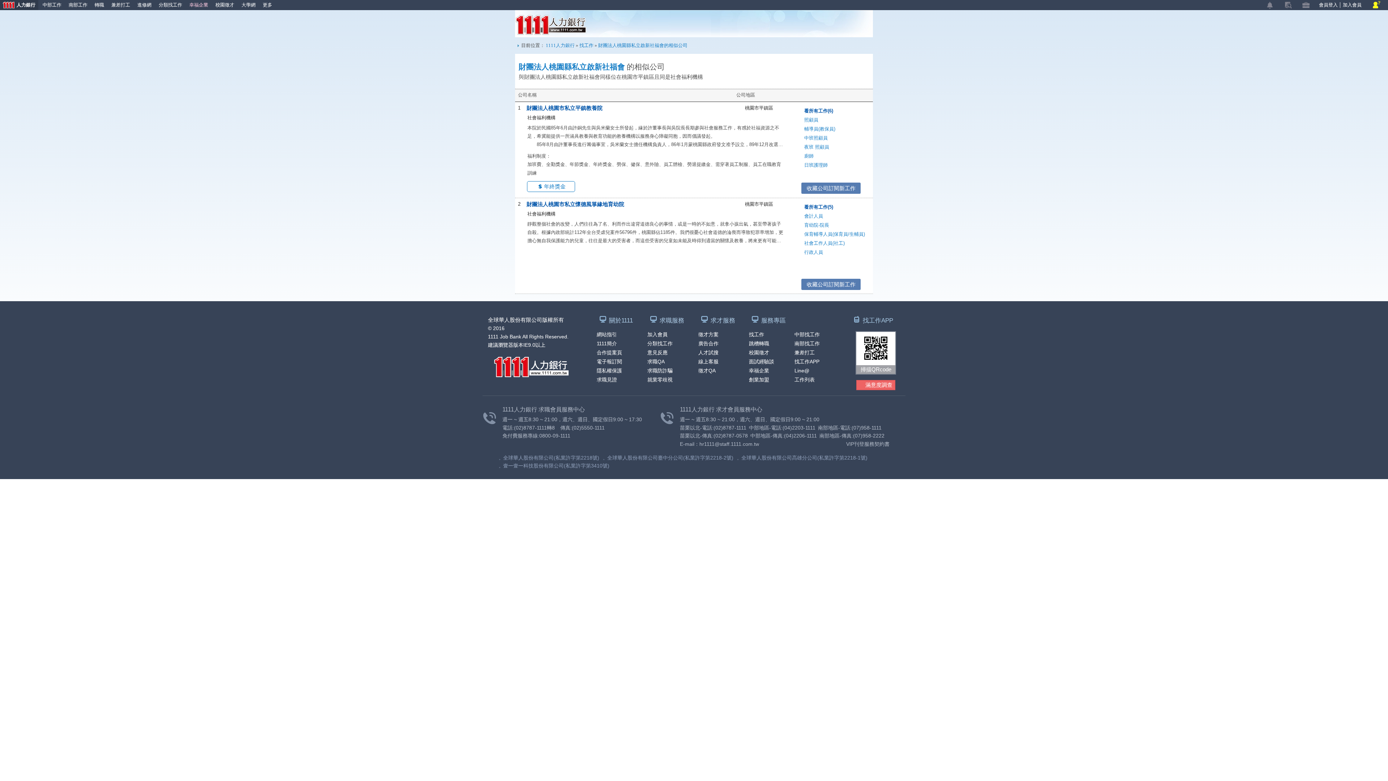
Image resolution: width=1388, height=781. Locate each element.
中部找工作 (807, 334)
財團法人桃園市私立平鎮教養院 (565, 108)
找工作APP (806, 361)
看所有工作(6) (818, 111)
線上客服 (708, 361)
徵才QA (707, 371)
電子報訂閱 (609, 361)
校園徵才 (224, 5)
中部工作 (52, 5)
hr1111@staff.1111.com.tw (729, 444)
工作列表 (804, 380)
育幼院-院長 (816, 225)
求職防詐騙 (660, 371)
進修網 (144, 5)
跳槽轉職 (759, 343)
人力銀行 (17, 5)
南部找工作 (807, 343)
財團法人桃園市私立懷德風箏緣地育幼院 (575, 204)
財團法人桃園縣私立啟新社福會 (572, 67)
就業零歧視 (660, 380)
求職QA (656, 361)
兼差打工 (120, 5)
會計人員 (813, 216)
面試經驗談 (761, 361)
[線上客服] (1376, 5)
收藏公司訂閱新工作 (831, 188)
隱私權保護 (609, 371)
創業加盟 (759, 380)
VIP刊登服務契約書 (868, 444)
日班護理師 (816, 165)
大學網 (248, 5)
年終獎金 (555, 186)
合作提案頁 (609, 352)
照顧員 (811, 120)
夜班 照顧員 (816, 147)
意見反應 (657, 352)
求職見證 (607, 380)
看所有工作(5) (818, 207)
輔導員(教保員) (819, 129)
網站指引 (607, 334)
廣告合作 (708, 343)
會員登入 (1328, 5)
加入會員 (1352, 5)
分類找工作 (170, 5)
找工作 (586, 45)
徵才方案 (708, 334)
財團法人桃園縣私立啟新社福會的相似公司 (642, 45)
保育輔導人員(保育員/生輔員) (834, 234)
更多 (267, 5)
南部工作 (78, 5)
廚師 (809, 156)
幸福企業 (198, 5)
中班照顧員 (816, 138)
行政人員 (813, 252)
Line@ (801, 371)
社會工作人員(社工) (824, 243)
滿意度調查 (878, 385)
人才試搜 (708, 352)
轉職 (99, 5)
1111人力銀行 (551, 24)
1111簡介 (607, 343)
